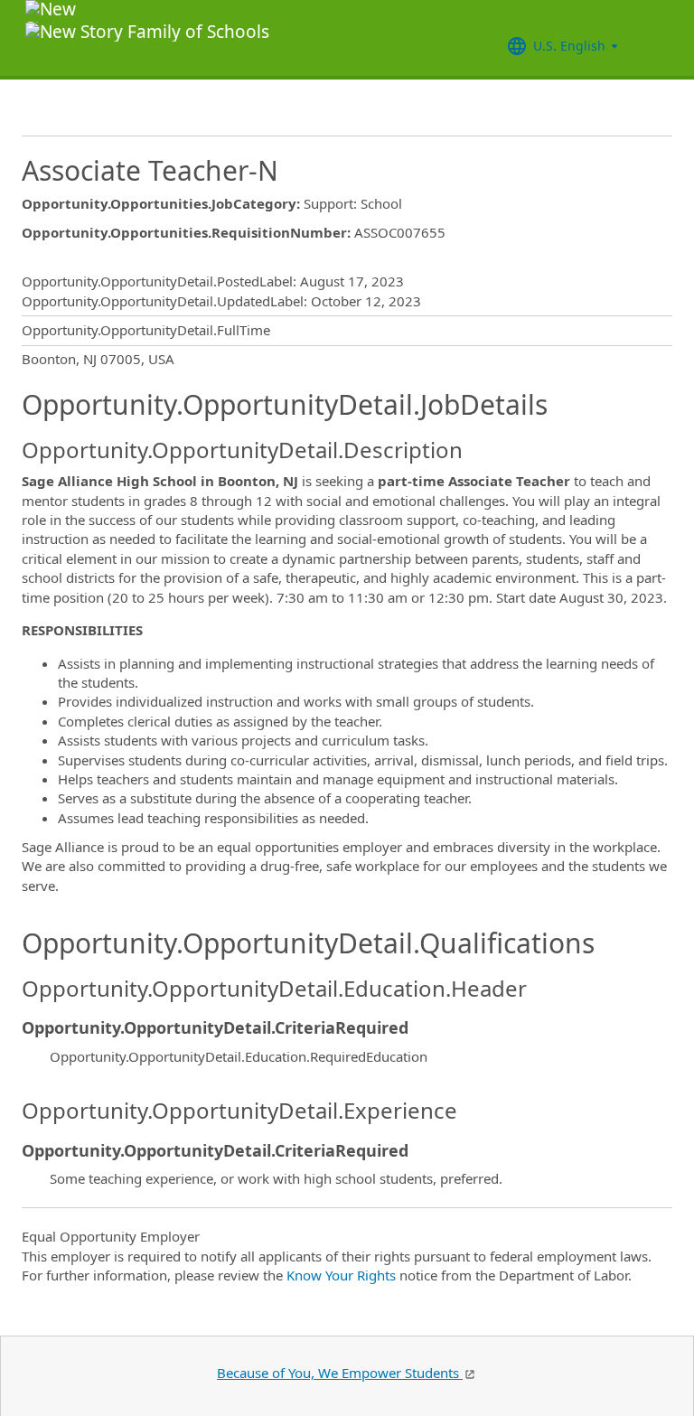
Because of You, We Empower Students (340, 1373)
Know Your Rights (341, 1275)
